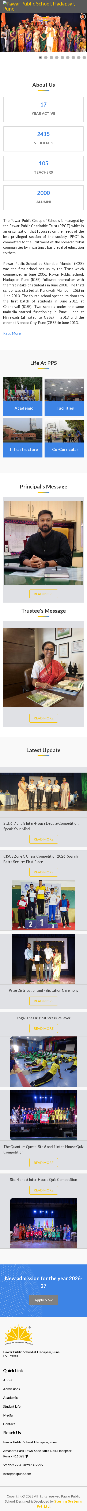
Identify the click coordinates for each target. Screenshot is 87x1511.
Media (8, 1415)
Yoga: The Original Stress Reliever (43, 1018)
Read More (12, 333)
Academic (10, 1397)
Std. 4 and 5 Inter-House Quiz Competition (43, 1179)
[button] (74, 32)
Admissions (11, 1389)
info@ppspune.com (17, 1474)
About (7, 1380)
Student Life (11, 1406)
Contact (9, 1424)
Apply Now (43, 1300)
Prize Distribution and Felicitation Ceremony (44, 990)
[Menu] (45, 19)
